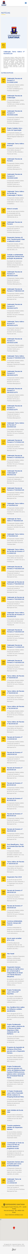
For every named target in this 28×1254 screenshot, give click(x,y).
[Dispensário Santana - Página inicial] (4, 3)
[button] (14, 1228)
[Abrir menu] (25, 3)
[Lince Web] (14, 1249)
